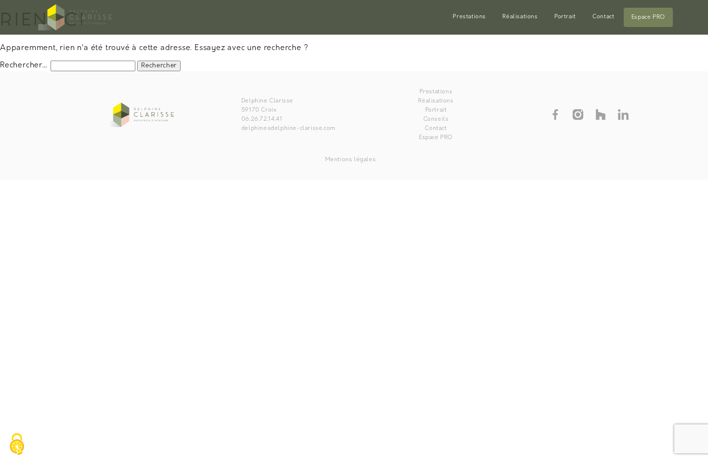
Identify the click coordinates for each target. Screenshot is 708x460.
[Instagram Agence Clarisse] (578, 114)
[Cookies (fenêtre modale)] (17, 444)
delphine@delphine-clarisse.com (288, 128)
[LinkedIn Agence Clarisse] (623, 114)
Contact (603, 17)
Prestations (469, 17)
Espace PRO (648, 17)
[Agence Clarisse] (77, 17)
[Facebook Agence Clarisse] (555, 114)
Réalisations (520, 17)
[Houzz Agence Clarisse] (600, 114)
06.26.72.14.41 (261, 119)
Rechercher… (24, 65)
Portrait (565, 17)
